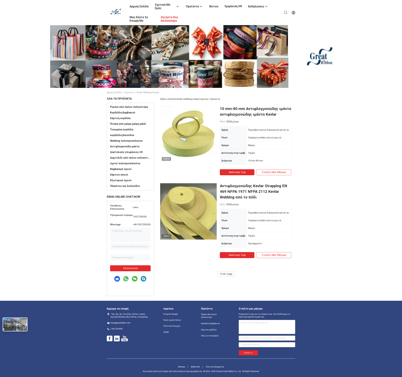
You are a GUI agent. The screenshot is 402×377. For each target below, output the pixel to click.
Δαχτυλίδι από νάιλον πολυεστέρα (130, 157)
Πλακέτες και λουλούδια (125, 185)
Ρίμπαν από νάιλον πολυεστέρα (129, 106)
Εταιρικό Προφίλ (170, 314)
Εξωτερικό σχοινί (121, 180)
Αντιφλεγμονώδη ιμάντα (124, 146)
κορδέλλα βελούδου (122, 135)
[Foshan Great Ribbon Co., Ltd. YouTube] (124, 338)
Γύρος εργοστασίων (172, 320)
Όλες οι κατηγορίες (210, 336)
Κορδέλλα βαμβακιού (122, 112)
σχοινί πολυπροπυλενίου (125, 163)
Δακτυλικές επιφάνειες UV (126, 152)
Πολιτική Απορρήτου (215, 367)
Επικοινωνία (130, 268)
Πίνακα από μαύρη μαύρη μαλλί (128, 123)
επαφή (166, 332)
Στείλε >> (248, 353)
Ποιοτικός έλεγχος (171, 326)
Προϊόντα (129, 92)
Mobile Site (195, 367)
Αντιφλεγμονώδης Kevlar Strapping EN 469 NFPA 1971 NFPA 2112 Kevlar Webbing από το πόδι (253, 191)
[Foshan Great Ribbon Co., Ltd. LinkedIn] (117, 338)
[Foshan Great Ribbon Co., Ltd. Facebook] (109, 338)
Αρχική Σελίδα (114, 92)
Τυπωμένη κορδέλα (121, 129)
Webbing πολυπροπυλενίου (126, 140)
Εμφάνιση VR (233, 6)
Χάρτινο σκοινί (119, 174)
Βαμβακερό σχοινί (121, 169)
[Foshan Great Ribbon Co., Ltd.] (116, 11)
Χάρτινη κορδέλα (120, 118)
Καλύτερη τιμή (237, 172)
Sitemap (181, 367)
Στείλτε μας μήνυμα (274, 172)
